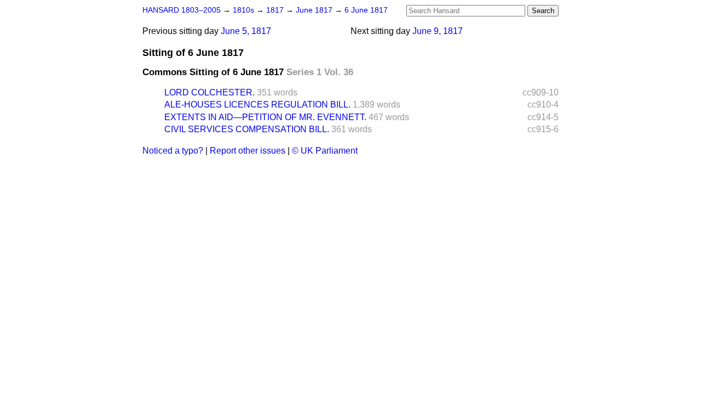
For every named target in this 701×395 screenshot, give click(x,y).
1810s (244, 10)
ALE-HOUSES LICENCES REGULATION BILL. (257, 104)
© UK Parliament (325, 150)
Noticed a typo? (172, 150)
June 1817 (315, 10)
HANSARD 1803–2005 (181, 10)
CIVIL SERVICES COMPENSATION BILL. (246, 129)
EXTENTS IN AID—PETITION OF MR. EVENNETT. (265, 117)
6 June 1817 (366, 10)
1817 (276, 10)
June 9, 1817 (437, 31)
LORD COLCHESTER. (209, 92)
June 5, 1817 (246, 31)
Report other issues (247, 150)
